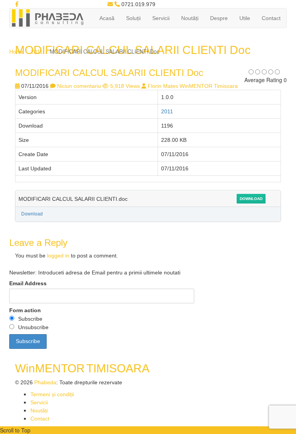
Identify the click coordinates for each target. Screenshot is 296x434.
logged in (58, 255)
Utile (244, 18)
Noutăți (189, 18)
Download (251, 199)
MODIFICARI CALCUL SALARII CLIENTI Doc (109, 72)
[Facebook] (16, 4)
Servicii (161, 18)
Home (16, 52)
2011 (37, 52)
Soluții (133, 18)
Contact (271, 18)
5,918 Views (125, 86)
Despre (219, 18)
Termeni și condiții (52, 394)
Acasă (106, 18)
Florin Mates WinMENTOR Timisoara (193, 86)
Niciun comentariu (79, 86)
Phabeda (45, 382)
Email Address (28, 283)
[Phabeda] (47, 17)
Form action (25, 310)
